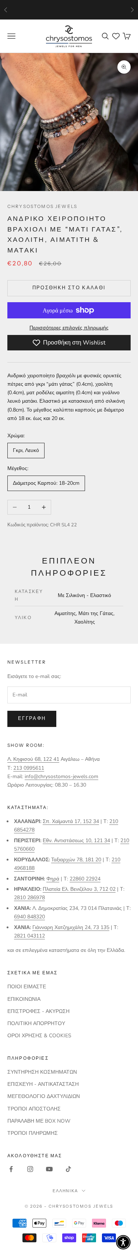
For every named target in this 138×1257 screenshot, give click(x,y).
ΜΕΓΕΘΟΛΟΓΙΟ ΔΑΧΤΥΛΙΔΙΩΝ (43, 1096)
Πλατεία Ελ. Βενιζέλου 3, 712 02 (79, 889)
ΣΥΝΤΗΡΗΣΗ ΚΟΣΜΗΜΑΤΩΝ (42, 1072)
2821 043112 (29, 935)
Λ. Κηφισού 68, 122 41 (33, 759)
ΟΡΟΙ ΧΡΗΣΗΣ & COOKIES (39, 1035)
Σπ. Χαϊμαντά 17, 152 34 (71, 821)
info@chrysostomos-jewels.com (61, 776)
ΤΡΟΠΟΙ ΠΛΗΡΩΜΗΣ (32, 1133)
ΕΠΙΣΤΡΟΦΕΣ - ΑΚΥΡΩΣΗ (38, 1011)
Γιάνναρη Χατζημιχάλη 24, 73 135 (70, 927)
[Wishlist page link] (116, 36)
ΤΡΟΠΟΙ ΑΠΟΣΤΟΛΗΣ (34, 1108)
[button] (123, 1242)
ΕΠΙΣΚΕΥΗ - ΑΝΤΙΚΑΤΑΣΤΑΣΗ (43, 1084)
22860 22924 (85, 878)
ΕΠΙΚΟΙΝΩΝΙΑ (23, 999)
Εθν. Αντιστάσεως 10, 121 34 (76, 840)
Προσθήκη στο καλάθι (69, 288)
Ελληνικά (65, 1190)
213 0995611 (28, 768)
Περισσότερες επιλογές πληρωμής (69, 327)
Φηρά (52, 878)
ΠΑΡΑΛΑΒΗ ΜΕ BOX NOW (38, 1120)
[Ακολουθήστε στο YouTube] (49, 1169)
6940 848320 (29, 916)
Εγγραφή (32, 718)
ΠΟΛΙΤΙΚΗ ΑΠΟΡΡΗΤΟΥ (36, 1023)
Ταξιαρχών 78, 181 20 (76, 859)
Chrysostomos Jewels (42, 206)
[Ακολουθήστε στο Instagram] (30, 1169)
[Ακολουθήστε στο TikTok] (68, 1169)
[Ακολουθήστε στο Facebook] (11, 1169)
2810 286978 (29, 897)
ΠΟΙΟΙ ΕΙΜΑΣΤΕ (26, 986)
